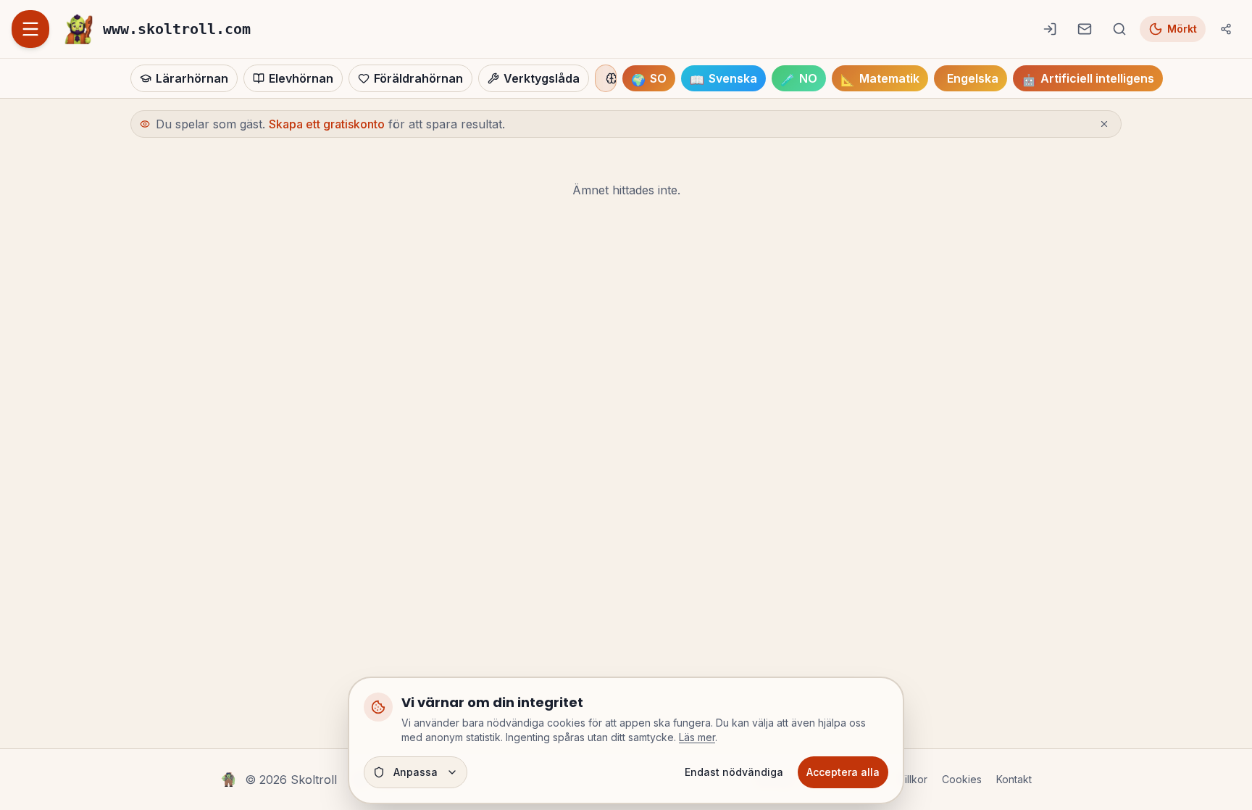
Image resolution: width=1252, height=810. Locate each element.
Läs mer (697, 737)
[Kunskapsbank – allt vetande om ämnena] (606, 78)
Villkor (912, 779)
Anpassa (415, 772)
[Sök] (1119, 29)
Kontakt (1014, 779)
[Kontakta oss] (1084, 29)
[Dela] (1225, 29)
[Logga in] (1049, 29)
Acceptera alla (843, 772)
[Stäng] (1104, 124)
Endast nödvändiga (734, 772)
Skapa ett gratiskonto (327, 124)
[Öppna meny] (30, 29)
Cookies (962, 779)
